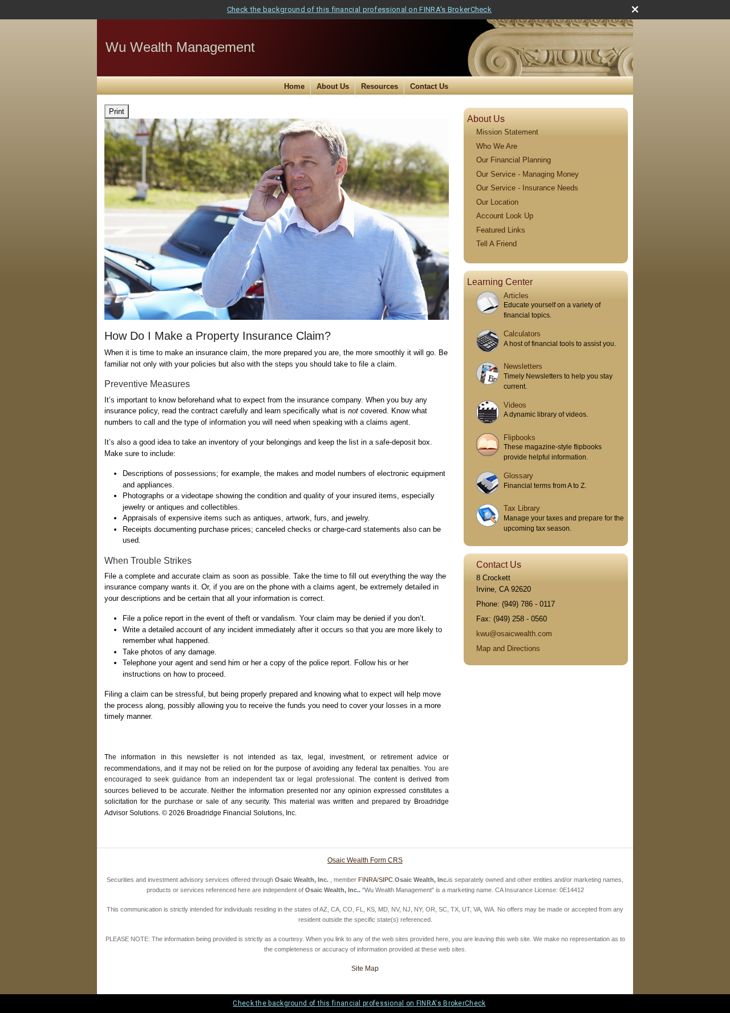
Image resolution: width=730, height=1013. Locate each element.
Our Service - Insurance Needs (527, 188)
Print (116, 111)
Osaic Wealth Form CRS (365, 860)
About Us (333, 86)
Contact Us (429, 86)
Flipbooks (520, 437)
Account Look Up (504, 215)
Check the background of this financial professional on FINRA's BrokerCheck (359, 9)
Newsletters (523, 366)
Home (294, 86)
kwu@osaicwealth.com (514, 633)
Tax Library (522, 508)
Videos (515, 405)
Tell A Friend (496, 243)
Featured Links (500, 230)
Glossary (518, 475)
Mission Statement (507, 132)
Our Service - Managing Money (527, 174)
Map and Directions (508, 648)
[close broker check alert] (635, 9)
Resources (379, 86)
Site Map (365, 969)
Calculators (522, 333)
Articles (516, 295)
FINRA (367, 879)
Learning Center (500, 282)
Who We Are (496, 146)
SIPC (386, 879)
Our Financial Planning (513, 160)
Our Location (497, 202)
